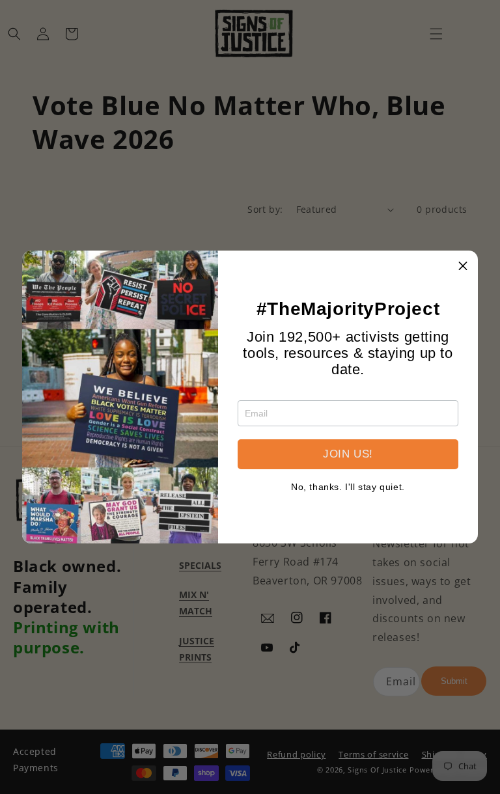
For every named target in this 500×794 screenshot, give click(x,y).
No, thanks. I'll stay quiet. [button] (348, 486)
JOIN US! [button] (348, 454)
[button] (463, 265)
